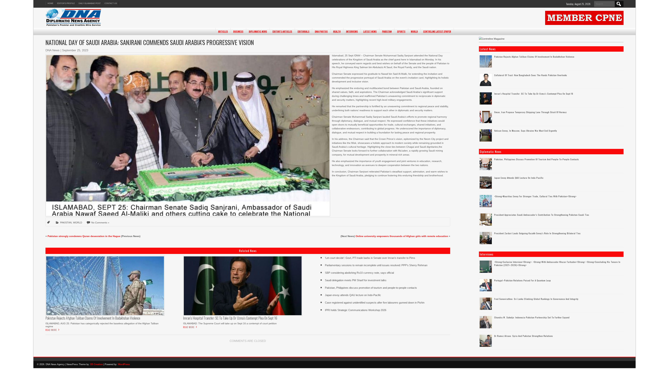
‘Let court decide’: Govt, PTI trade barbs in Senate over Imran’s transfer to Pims (370, 257)
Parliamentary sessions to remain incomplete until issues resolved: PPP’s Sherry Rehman (376, 265)
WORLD (414, 31)
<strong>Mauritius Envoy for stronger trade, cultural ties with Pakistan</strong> (535, 196)
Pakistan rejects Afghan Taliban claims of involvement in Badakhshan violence (534, 56)
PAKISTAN (387, 31)
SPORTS (401, 31)
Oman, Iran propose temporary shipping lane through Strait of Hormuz (530, 112)
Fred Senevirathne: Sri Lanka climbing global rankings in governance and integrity (536, 298)
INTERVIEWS (352, 31)
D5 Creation (96, 364)
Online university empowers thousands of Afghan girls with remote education (402, 236)
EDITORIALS (303, 31)
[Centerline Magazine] (492, 38)
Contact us (111, 3)
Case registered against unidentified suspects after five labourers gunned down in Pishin (374, 302)
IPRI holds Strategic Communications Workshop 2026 (355, 310)
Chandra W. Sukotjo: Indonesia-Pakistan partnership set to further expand (532, 317)
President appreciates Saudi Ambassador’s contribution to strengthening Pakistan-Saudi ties (541, 214)
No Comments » (100, 222)
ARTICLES (223, 31)
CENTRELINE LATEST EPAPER (437, 31)
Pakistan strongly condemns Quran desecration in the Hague (84, 236)
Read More (51, 330)
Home (50, 3)
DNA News (52, 50)
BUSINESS (238, 31)
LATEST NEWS (370, 31)
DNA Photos (321, 31)
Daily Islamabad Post (90, 3)
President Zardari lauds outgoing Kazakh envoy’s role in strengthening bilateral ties (537, 233)
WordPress (124, 364)
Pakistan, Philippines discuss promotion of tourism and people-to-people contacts (371, 287)
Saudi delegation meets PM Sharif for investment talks (355, 280)
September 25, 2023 (75, 50)
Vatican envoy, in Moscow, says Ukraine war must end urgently (525, 130)
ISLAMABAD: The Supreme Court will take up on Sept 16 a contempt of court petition (230, 323)
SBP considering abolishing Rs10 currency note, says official (359, 272)
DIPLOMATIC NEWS (258, 31)
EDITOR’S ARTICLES (282, 31)
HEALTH (337, 31)
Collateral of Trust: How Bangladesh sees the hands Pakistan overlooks (531, 75)
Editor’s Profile (66, 3)
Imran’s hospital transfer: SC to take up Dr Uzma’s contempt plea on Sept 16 (533, 93)
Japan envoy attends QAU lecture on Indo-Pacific (353, 295)
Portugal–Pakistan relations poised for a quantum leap (522, 280)
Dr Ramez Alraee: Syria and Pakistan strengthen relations (523, 335)
